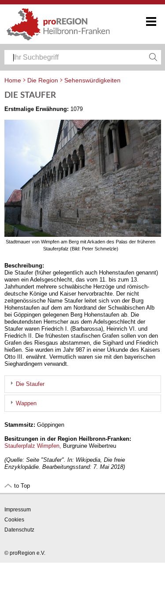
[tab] (82, 384)
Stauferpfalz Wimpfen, (32, 446)
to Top (22, 485)
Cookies (14, 520)
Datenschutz (19, 530)
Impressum (17, 510)
